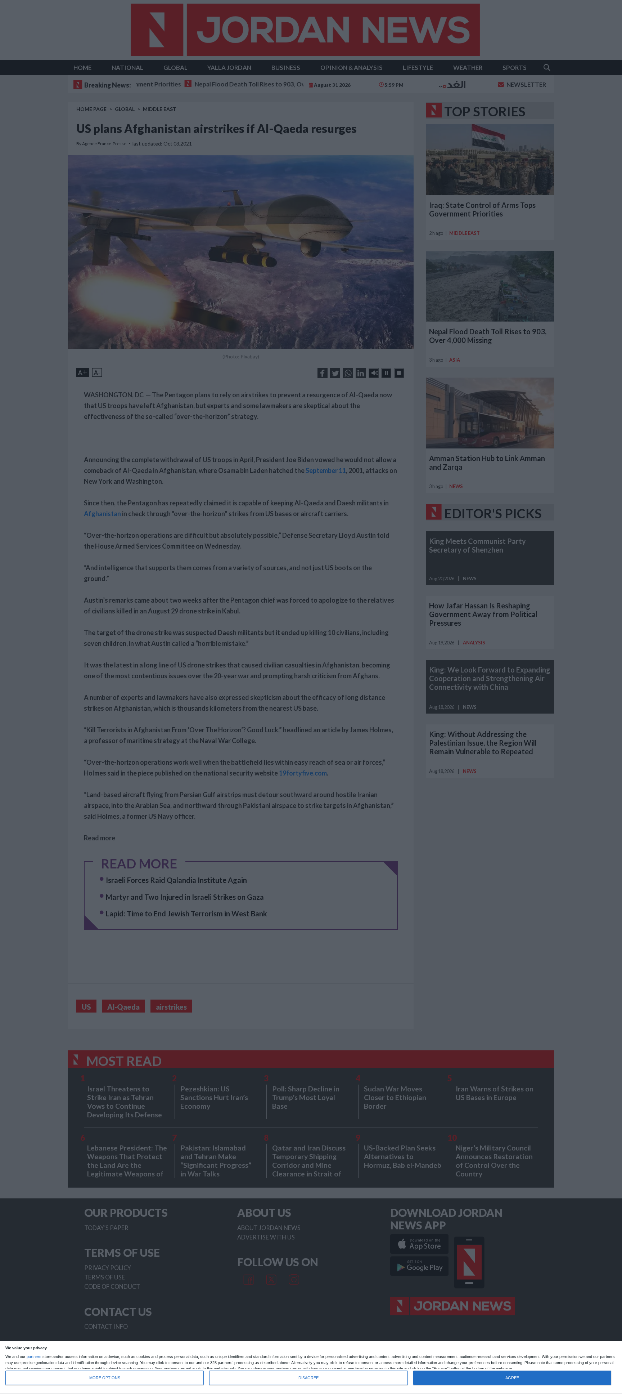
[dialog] (311, 1367)
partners (34, 1357)
